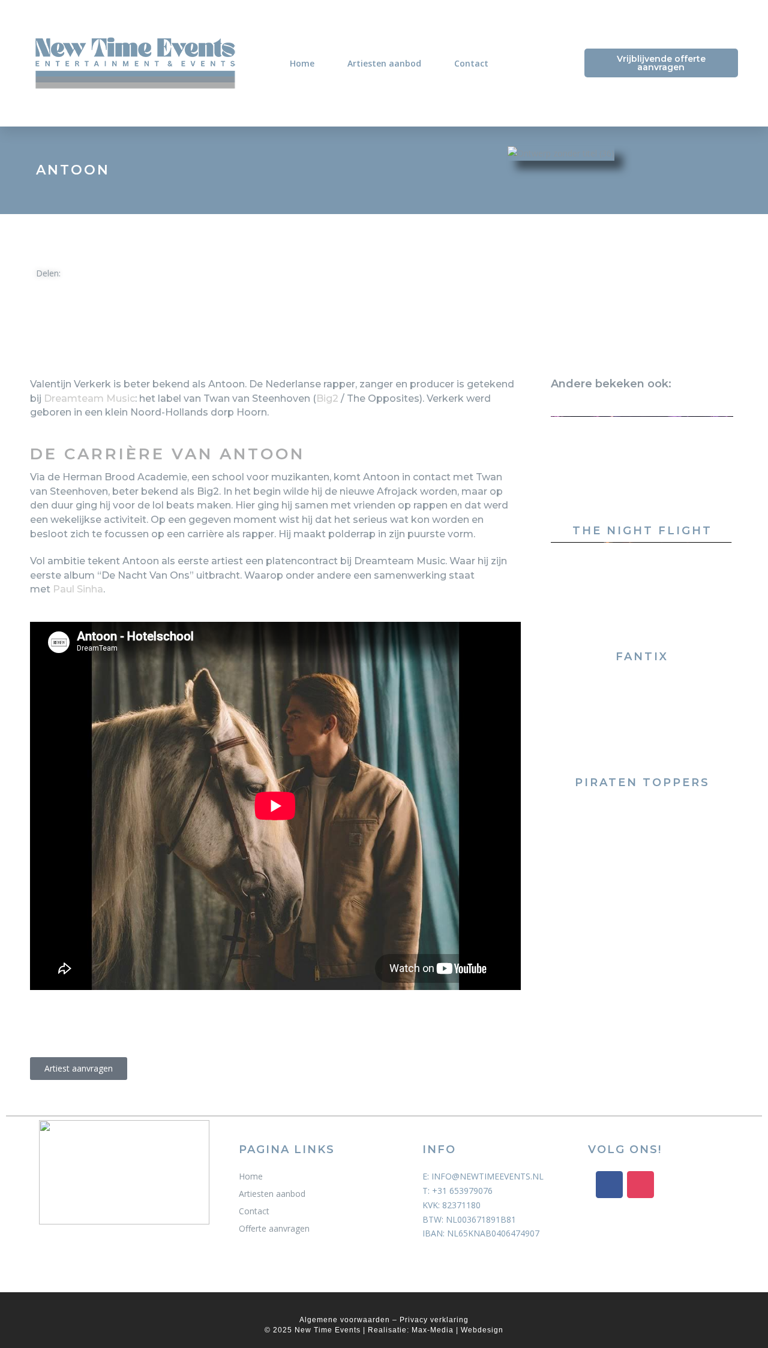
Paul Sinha (78, 589)
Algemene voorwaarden (344, 1320)
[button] (95, 275)
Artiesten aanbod (384, 63)
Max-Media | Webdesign (457, 1330)
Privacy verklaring (434, 1320)
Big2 (327, 398)
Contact (471, 63)
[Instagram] (640, 1184)
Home (302, 63)
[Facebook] (609, 1184)
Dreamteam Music (89, 398)
